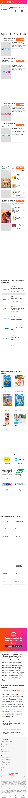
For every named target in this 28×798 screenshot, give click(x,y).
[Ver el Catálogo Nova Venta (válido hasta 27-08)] (6, 72)
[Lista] (21, 2)
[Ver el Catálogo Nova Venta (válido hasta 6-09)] (6, 49)
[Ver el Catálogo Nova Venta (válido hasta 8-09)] (6, 113)
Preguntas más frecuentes (6, 741)
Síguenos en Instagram (6, 761)
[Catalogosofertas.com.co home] (9, 1)
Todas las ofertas (5, 744)
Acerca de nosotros (5, 749)
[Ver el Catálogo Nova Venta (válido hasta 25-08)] (6, 135)
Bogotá (20, 690)
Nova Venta (10, 5)
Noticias (3, 753)
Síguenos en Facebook (6, 759)
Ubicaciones (17, 5)
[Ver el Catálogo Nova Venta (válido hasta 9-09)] (6, 183)
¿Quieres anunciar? (5, 743)
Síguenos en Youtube (5, 762)
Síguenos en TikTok (5, 764)
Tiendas (5, 5)
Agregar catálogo (5, 751)
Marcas (2, 746)
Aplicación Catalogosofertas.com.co (9, 748)
